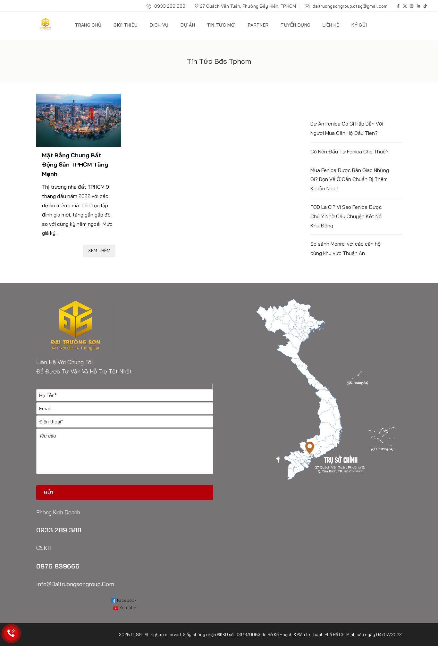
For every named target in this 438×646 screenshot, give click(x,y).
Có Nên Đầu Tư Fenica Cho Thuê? (349, 151)
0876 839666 (58, 566)
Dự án (188, 25)
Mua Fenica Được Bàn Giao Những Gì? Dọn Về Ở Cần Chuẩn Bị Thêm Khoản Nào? (349, 179)
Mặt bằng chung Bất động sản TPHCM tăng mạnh (75, 164)
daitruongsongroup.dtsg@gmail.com (349, 6)
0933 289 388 (169, 6)
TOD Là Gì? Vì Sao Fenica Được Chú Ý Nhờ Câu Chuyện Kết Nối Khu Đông (346, 216)
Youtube (127, 607)
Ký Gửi (359, 25)
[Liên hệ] (11, 633)
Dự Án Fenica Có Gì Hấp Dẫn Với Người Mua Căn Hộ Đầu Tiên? (346, 128)
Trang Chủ (88, 25)
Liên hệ (331, 25)
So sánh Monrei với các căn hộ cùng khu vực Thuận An (345, 248)
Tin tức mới (221, 25)
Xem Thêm (99, 250)
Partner (258, 25)
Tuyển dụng (295, 25)
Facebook (126, 600)
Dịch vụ (159, 25)
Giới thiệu (126, 25)
